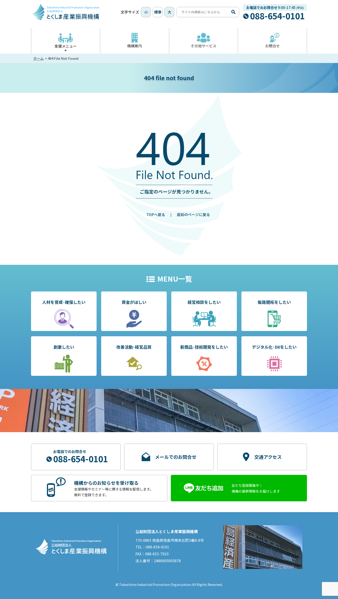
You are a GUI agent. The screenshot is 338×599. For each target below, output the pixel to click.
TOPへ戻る (155, 214)
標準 (157, 12)
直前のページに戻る (193, 214)
